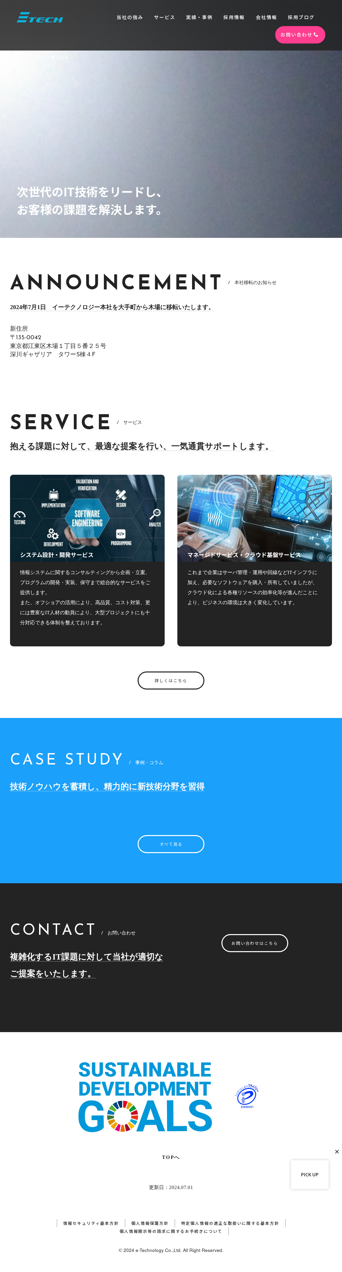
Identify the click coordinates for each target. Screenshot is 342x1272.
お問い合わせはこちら (254, 943)
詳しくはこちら (171, 680)
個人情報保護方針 (150, 1223)
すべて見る (171, 844)
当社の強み (130, 17)
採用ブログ (301, 17)
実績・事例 (199, 17)
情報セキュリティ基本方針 (91, 1223)
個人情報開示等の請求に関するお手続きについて (171, 1231)
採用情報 (234, 17)
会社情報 (266, 17)
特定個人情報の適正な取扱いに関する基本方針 (230, 1223)
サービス (164, 17)
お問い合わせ (297, 34)
